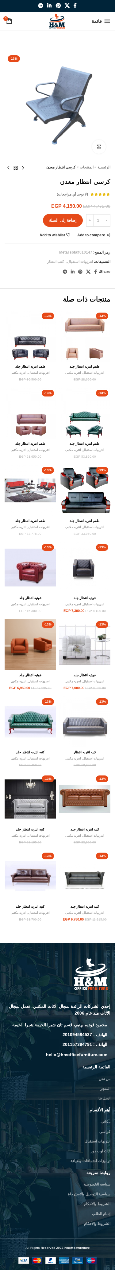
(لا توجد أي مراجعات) (72, 194)
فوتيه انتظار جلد (85, 598)
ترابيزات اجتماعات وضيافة (90, 1161)
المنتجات (87, 167)
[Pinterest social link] (58, 5)
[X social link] (67, 5)
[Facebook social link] (75, 5)
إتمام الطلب (101, 1214)
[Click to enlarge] (99, 147)
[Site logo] (57, 20)
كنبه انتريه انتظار (85, 752)
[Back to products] (15, 168)
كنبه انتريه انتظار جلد (30, 752)
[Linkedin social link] (49, 5)
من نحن (104, 1079)
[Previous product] (23, 168)
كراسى (104, 1132)
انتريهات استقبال (80, 261)
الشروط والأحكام (97, 1204)
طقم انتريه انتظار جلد (85, 366)
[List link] (57, 1024)
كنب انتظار (55, 261)
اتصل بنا (104, 1098)
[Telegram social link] (40, 5)
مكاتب (105, 1122)
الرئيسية (104, 167)
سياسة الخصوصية (96, 1184)
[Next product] (8, 168)
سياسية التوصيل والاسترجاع (89, 1194)
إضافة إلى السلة (63, 220)
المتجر (105, 1089)
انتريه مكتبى (73, 372)
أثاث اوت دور (100, 1151)
